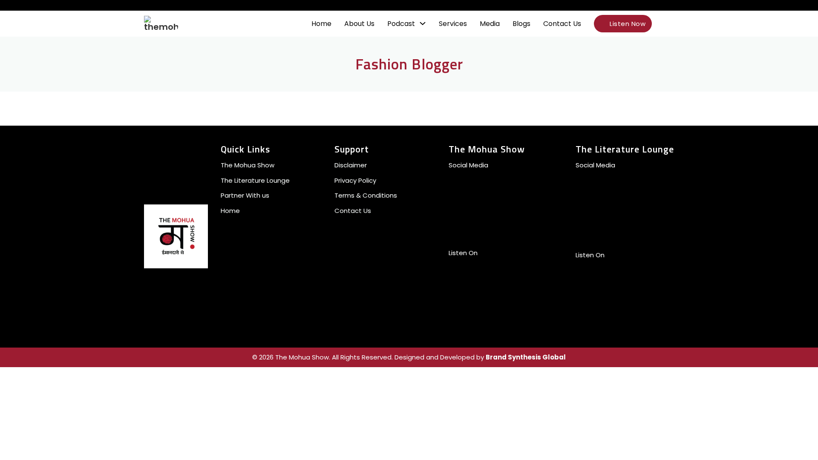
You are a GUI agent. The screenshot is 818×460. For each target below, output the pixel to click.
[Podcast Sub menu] (422, 23)
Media (490, 24)
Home (321, 24)
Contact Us (562, 24)
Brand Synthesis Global (526, 357)
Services (453, 24)
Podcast (401, 24)
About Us (359, 24)
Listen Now (627, 23)
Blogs (521, 24)
